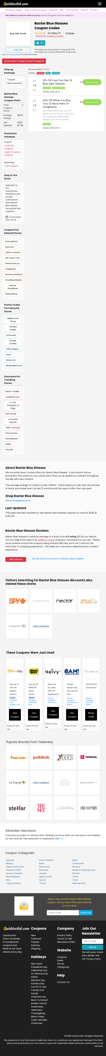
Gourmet (43, 870)
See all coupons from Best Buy (33, 701)
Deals (60, 960)
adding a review (46, 539)
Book (41, 863)
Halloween (36, 1010)
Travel (42, 883)
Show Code (92, 82)
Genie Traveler (12, 391)
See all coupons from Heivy (52, 700)
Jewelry (43, 873)
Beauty (9, 863)
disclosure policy (12, 54)
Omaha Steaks (13, 328)
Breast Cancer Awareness (39, 1005)
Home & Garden (14, 873)
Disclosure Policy (66, 942)
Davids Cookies (13, 342)
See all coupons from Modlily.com (15, 701)
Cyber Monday (39, 1019)
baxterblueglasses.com (18, 500)
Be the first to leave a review (49, 36)
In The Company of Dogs (13, 405)
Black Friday (37, 1016)
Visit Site (18, 49)
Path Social (10, 413)
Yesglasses (10, 269)
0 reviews (69, 33)
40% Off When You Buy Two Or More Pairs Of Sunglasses (57, 104)
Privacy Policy (93, 958)
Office (75, 876)
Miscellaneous (13, 876)
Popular (40, 73)
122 (41, 42)
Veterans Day (38, 996)
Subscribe (85, 912)
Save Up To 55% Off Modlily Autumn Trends (14, 691)
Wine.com (11, 360)
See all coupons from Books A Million (72, 701)
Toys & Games (13, 883)
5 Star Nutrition (72, 10)
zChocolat (11, 335)
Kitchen (76, 873)
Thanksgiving (38, 1013)
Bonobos (94, 10)
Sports (42, 880)
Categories (63, 967)
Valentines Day (39, 970)
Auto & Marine (46, 860)
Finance (76, 866)
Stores (60, 963)
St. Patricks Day (39, 973)
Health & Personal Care (83, 870)
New (48, 73)
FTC (61, 838)
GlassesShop (11, 293)
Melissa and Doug (12, 320)
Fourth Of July (38, 986)
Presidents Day (39, 967)
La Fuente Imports (13, 421)
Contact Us (63, 982)
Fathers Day (37, 983)
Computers (78, 863)
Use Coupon (15, 714)
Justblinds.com (12, 397)
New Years (36, 963)
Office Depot (12, 349)
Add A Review (15, 559)
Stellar (8, 444)
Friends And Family (37, 992)
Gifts (62, 10)
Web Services (79, 883)
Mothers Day (38, 980)
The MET (9, 449)
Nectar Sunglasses (13, 287)
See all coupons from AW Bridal (89, 701)
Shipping (35, 948)
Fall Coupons (12, 166)
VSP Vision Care (12, 258)
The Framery (11, 433)
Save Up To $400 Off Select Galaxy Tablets (33, 691)
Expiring (56, 73)
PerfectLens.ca (12, 263)
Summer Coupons (9, 147)
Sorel (8, 354)
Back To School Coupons (36, 10)
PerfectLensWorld (13, 274)
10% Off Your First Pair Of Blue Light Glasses (57, 82)
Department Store (15, 866)
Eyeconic (9, 247)
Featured (53, 10)
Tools (75, 880)
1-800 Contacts (12, 252)
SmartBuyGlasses (13, 280)
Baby (74, 860)
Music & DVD (45, 876)
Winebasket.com (14, 365)
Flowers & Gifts (13, 870)
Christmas (36, 1023)
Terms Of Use (64, 938)
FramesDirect (11, 241)
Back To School (39, 1000)
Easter (34, 977)
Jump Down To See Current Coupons (24, 61)
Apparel (84, 10)
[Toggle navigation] (99, 3)
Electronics (44, 866)
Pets (8, 880)
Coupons (62, 957)
